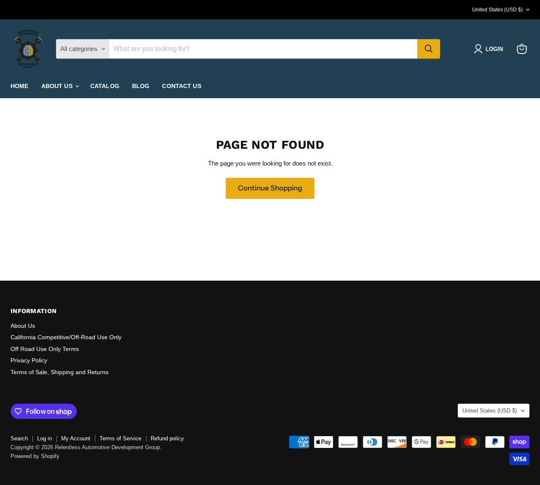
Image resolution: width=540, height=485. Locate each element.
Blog (141, 86)
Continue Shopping (270, 188)
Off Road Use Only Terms (45, 349)
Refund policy (167, 438)
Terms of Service (120, 438)
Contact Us (181, 86)
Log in (44, 438)
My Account (75, 438)
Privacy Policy (29, 360)
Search (19, 438)
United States (497, 10)
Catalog (104, 86)
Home (20, 86)
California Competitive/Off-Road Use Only (66, 337)
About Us (23, 325)
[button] (490, 49)
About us (57, 86)
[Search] (428, 49)
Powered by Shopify (35, 456)
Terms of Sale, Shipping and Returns (59, 372)
